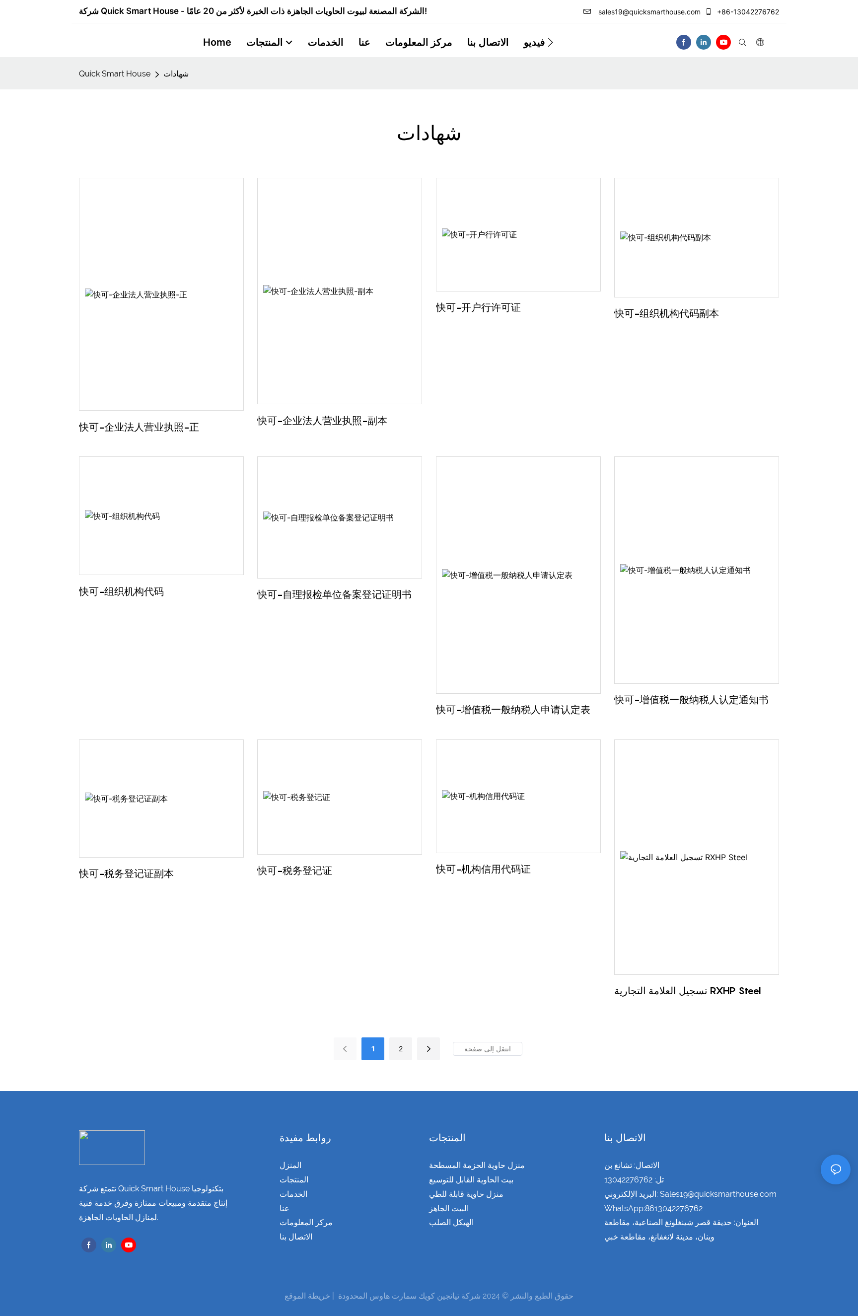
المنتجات (294, 1179)
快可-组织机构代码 (121, 591)
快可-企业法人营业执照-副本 (322, 421)
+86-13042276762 (747, 11)
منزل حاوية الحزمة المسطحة (477, 1165)
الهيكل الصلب (451, 1222)
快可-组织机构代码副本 (666, 313)
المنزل (290, 1165)
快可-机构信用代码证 (483, 869)
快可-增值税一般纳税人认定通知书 (691, 700)
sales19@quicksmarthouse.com (648, 11)
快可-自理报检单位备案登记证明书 (334, 594)
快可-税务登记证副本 (126, 873)
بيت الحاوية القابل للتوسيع (471, 1179)
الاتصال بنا (296, 1237)
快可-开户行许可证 (478, 307)
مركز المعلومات (306, 1222)
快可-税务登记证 (294, 871)
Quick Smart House (114, 73)
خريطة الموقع (307, 1296)
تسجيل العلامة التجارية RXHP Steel (687, 991)
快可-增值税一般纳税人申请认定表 (513, 710)
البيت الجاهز (449, 1208)
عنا (284, 1208)
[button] (550, 42)
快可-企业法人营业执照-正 (139, 427)
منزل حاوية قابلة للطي (466, 1194)
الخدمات (293, 1194)
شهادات (176, 73)
